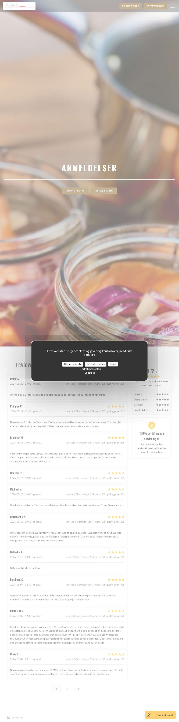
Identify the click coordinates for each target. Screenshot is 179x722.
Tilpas (113, 364)
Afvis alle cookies (96, 364)
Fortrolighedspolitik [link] (91, 368)
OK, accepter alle (72, 364)
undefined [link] (90, 372)
